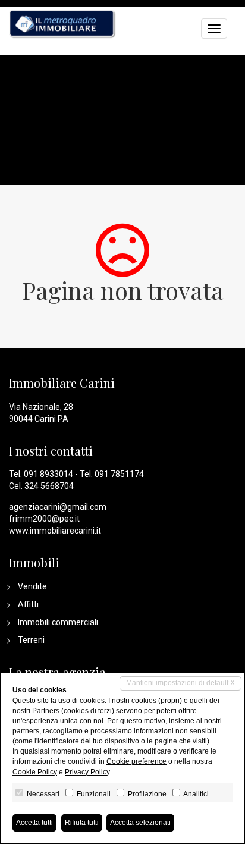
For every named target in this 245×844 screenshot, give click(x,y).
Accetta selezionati (140, 822)
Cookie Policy (34, 772)
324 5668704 (49, 486)
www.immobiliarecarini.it (55, 530)
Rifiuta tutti (82, 822)
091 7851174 (119, 474)
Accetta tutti (34, 822)
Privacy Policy (87, 772)
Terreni (31, 640)
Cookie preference (136, 761)
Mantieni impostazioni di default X (180, 683)
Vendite (32, 586)
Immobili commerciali (58, 622)
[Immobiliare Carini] (62, 23)
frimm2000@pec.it (44, 518)
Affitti (28, 604)
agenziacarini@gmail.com (57, 507)
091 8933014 (48, 474)
